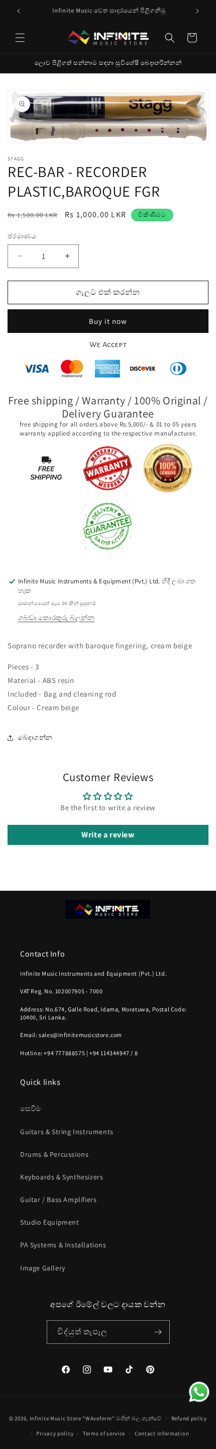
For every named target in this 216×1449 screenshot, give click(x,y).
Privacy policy (54, 1433)
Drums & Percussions (54, 1154)
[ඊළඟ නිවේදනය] (197, 11)
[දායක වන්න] (158, 1332)
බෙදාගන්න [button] (35, 737)
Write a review (107, 834)
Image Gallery (42, 1267)
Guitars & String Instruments (67, 1131)
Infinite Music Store (56, 1417)
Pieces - (21, 666)
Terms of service (104, 1433)
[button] (20, 38)
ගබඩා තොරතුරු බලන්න (56, 617)
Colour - (22, 707)
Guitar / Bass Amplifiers (58, 1199)
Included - (26, 694)
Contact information (162, 1433)
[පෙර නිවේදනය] (19, 11)
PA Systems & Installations (63, 1244)
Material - (25, 680)
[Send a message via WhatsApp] (199, 1392)
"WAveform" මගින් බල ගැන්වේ (122, 1417)
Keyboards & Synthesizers (61, 1176)
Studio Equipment (49, 1222)
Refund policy (189, 1418)
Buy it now (108, 321)
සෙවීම (30, 1108)
